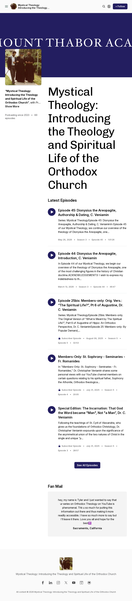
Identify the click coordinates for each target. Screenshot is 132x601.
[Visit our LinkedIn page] (50, 582)
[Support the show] (109, 6)
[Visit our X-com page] (66, 582)
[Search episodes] (104, 6)
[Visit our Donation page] (89, 582)
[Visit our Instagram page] (58, 582)
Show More (12, 106)
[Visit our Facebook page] (42, 582)
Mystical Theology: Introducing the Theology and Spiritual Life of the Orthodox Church (32, 6)
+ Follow (120, 6)
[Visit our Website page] (81, 582)
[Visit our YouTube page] (73, 582)
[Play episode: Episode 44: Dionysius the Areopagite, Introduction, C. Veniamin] (52, 255)
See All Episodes (87, 465)
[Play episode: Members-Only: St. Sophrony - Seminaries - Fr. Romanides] (52, 358)
